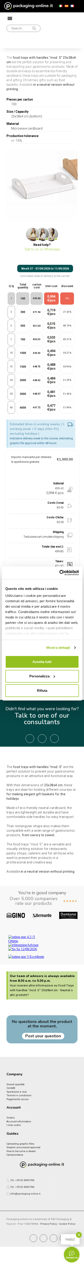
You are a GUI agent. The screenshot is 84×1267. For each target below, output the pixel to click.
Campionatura (14, 1154)
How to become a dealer (21, 1151)
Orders (10, 1117)
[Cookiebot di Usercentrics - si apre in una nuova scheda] (60, 573)
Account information (18, 1121)
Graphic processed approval (23, 1147)
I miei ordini (13, 1125)
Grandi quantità (15, 1084)
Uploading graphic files (20, 1143)
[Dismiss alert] (70, 425)
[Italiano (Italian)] (60, 6)
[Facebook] (33, 1238)
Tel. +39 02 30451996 (22, 1180)
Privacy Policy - (49, 1223)
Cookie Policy (67, 1223)
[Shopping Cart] (25, 42)
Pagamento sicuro (17, 1099)
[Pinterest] (53, 1238)
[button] (23, 28)
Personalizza (39, 676)
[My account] (10, 42)
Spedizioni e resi (16, 1091)
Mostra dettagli (58, 647)
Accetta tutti (42, 662)
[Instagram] (43, 1238)
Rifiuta (42, 690)
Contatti (10, 1088)
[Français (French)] (72, 6)
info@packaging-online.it (25, 1193)
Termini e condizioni (18, 1095)
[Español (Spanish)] (66, 6)
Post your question (43, 1036)
